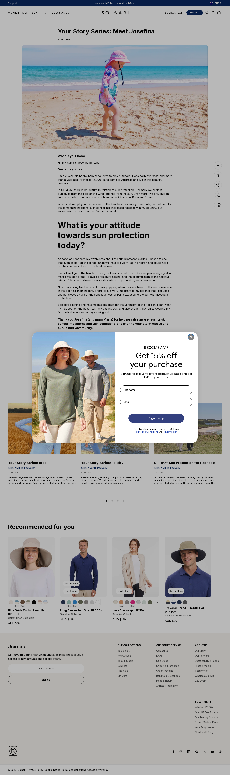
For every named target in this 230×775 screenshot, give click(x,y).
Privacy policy (170, 431)
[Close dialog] (191, 337)
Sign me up (156, 418)
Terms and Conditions (146, 431)
